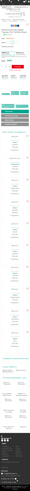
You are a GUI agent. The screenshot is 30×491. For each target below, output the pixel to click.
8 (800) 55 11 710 (13, 9)
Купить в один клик (15, 70)
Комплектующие (11, 116)
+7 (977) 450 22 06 (12, 14)
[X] (18, 26)
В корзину (18, 66)
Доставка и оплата (7, 448)
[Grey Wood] (16, 42)
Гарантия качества (7, 450)
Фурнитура (9, 120)
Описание (9, 111)
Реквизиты (5, 454)
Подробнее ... (5, 78)
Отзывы (18, 448)
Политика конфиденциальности (16, 487)
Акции (17, 446)
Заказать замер (11, 124)
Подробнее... (15, 150)
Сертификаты (5, 456)
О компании (5, 446)
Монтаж (4, 452)
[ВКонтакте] (12, 26)
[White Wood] (12, 42)
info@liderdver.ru (21, 7)
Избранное (19, 452)
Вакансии (18, 454)
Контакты (18, 450)
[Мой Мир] (16, 26)
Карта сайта (19, 456)
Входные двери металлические (10, 462)
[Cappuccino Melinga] (8, 42)
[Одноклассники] (14, 26)
